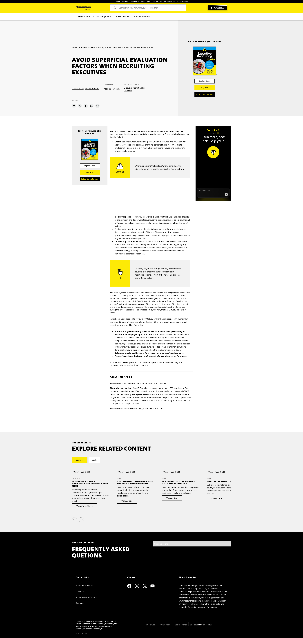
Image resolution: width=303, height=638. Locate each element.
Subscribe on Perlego (204, 94)
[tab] (79, 460)
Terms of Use (149, 625)
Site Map (80, 603)
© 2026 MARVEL (82, 634)
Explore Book (204, 81)
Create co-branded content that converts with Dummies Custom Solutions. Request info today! (151, 1)
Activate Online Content (86, 597)
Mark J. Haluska (92, 88)
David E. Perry (78, 88)
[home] (83, 7)
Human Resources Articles (141, 47)
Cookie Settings (181, 625)
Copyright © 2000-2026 (85, 621)
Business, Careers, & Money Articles (95, 47)
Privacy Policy (165, 625)
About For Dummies (85, 585)
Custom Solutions (142, 16)
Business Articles (120, 47)
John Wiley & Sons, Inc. (105, 621)
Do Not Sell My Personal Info (201, 625)
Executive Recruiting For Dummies (134, 89)
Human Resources (154, 408)
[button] (95, 16)
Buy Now (204, 87)
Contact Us (80, 591)
